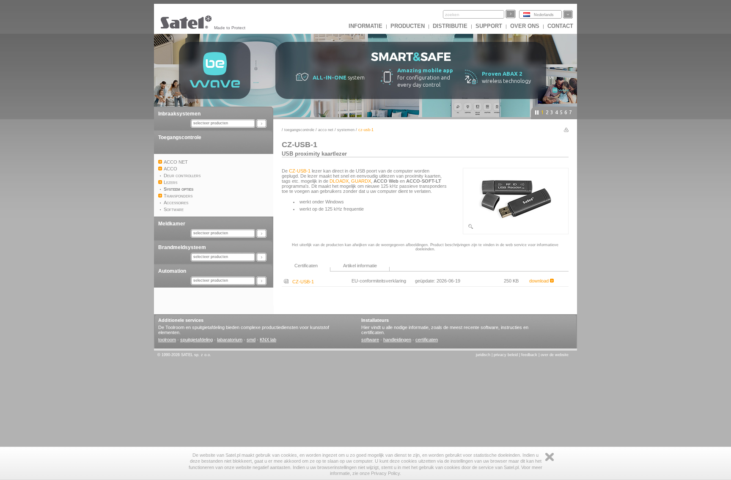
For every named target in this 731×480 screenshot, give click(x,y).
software (370, 339)
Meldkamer (171, 224)
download (539, 280)
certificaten (426, 339)
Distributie (450, 26)
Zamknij (549, 457)
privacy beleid (506, 355)
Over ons (524, 26)
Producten (407, 26)
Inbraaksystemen (179, 114)
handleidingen (397, 339)
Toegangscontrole (179, 137)
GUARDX (361, 181)
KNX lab (268, 339)
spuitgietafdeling (196, 339)
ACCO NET (325, 130)
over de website (555, 355)
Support (488, 26)
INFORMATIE (365, 26)
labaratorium (229, 339)
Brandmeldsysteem (182, 247)
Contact (560, 26)
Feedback (529, 355)
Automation (172, 271)
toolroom (167, 339)
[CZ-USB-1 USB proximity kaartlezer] (515, 227)
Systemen (346, 130)
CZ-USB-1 (300, 170)
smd (251, 339)
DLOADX (339, 181)
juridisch (483, 355)
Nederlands (544, 15)
